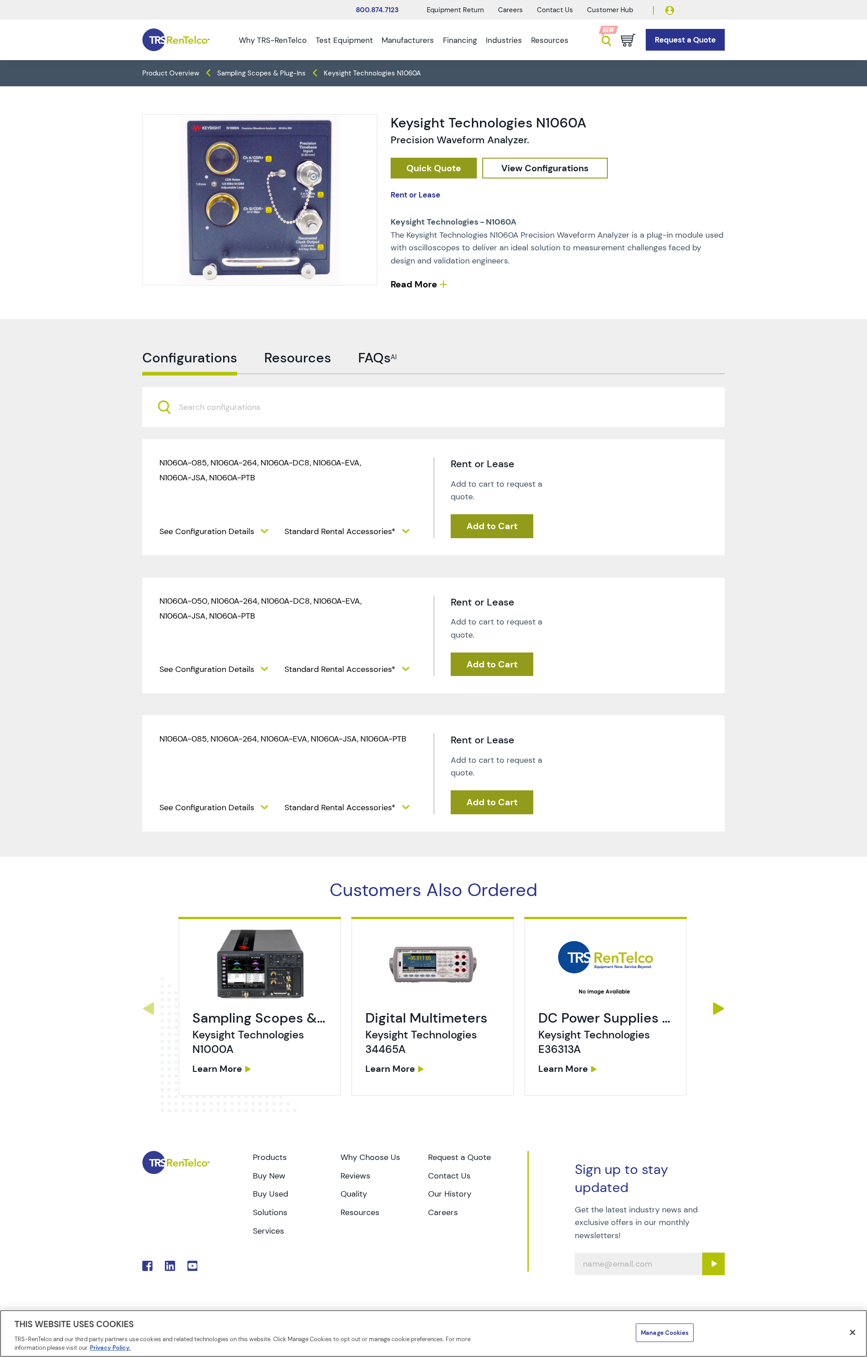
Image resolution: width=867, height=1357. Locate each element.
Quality (353, 1193)
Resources (550, 40)
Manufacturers (408, 40)
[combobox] (433, 407)
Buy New (269, 1175)
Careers (510, 9)
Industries (504, 40)
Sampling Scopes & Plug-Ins (261, 73)
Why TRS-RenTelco (273, 40)
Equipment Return (455, 9)
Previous (148, 1008)
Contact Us (555, 9)
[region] (433, 1333)
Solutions (270, 1212)
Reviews (355, 1175)
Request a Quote (459, 1157)
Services (268, 1231)
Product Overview (170, 73)
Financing (460, 40)
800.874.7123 (377, 9)
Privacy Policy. (110, 1348)
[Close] (852, 1333)
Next (719, 1008)
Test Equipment (344, 40)
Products (270, 1157)
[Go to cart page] (628, 40)
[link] (260, 1008)
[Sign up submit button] (713, 1264)
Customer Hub (610, 9)
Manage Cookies (665, 1333)
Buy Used (270, 1193)
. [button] (259, 1006)
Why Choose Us (370, 1157)
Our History (449, 1193)
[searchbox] (225, 407)
